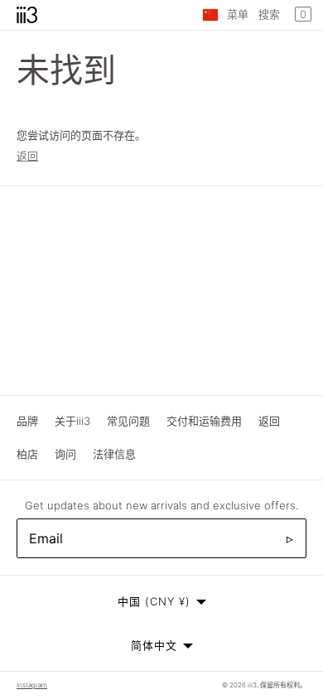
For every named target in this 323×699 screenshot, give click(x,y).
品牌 (27, 420)
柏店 (27, 453)
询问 (65, 453)
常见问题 (128, 420)
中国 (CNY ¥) (154, 601)
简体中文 (154, 645)
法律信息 (114, 453)
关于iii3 (72, 420)
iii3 (252, 685)
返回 (27, 155)
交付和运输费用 (204, 420)
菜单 (237, 14)
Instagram (32, 685)
